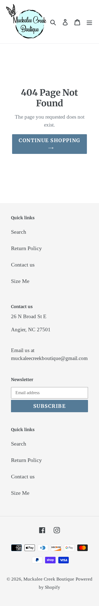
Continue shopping (49, 140)
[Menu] (89, 22)
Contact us (23, 265)
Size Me (20, 281)
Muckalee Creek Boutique (48, 579)
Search (18, 232)
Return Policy (26, 248)
